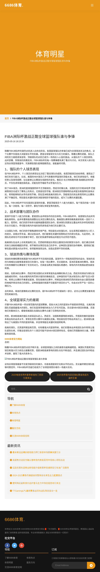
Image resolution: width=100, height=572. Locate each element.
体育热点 (16, 413)
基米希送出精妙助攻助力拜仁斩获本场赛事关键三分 (36, 452)
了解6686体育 (18, 405)
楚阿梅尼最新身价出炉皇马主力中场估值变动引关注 (36, 483)
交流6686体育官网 (20, 436)
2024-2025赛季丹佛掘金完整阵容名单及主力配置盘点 (37, 475)
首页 (7, 118)
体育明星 (16, 420)
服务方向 (16, 428)
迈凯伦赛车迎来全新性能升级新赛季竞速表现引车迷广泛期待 (40, 468)
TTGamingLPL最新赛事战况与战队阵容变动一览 (34, 491)
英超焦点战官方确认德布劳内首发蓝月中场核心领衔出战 (38, 460)
